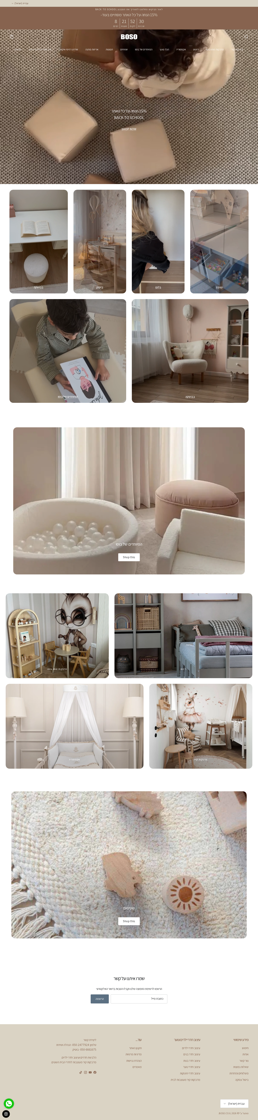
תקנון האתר (135, 1048)
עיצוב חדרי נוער (191, 1067)
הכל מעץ (164, 49)
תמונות (109, 49)
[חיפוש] (246, 37)
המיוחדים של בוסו (143, 49)
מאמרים (137, 1067)
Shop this (129, 557)
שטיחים (124, 49)
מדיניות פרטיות (134, 1054)
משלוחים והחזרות (239, 1073)
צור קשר (244, 1061)
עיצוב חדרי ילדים (191, 1048)
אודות (246, 1054)
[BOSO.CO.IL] (129, 36)
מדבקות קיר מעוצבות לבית (185, 1080)
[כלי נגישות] (6, 1114)
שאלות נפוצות (241, 1067)
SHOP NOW (129, 129)
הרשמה (100, 999)
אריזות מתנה (91, 49)
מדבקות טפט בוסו (215, 49)
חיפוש (245, 1048)
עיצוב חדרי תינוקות (190, 1073)
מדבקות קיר (237, 49)
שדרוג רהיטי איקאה (68, 49)
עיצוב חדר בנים (191, 1054)
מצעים (18, 49)
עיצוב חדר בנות (191, 1061)
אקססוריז (181, 49)
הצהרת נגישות (134, 1061)
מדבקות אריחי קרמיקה (40, 49)
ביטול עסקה (242, 1080)
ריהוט (196, 49)
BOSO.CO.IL (225, 1113)
